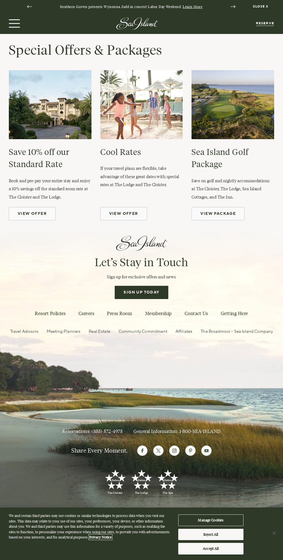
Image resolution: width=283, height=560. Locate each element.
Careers (86, 313)
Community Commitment (143, 331)
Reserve (265, 23)
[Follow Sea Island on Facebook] (142, 450)
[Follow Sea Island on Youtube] (206, 450)
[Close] (274, 533)
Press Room (119, 313)
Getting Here (234, 313)
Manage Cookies (211, 520)
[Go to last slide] (29, 6)
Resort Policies (50, 313)
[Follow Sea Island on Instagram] (174, 450)
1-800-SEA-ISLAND (200, 431)
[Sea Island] (137, 23)
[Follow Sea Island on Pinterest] (190, 450)
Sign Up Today (141, 292)
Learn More (192, 6)
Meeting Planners (63, 331)
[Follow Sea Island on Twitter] (158, 450)
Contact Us (196, 313)
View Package (218, 213)
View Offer (32, 213)
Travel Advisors (24, 331)
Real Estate (99, 331)
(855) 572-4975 (106, 431)
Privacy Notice (100, 537)
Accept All (211, 548)
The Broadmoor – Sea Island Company (237, 331)
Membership (158, 313)
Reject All (210, 534)
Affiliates (183, 331)
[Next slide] (233, 6)
